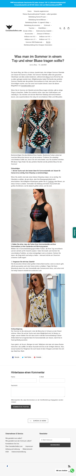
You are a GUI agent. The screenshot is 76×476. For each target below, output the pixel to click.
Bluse (48, 77)
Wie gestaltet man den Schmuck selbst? (18, 441)
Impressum (29, 446)
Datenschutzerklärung (19, 452)
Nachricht (14, 385)
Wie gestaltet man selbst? (13, 438)
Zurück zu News (39, 420)
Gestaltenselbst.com (27, 86)
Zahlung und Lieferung (12, 449)
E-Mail (41, 377)
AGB (7, 452)
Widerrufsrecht (27, 449)
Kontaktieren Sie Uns (12, 443)
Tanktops (51, 181)
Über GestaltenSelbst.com (14, 446)
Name (13, 377)
